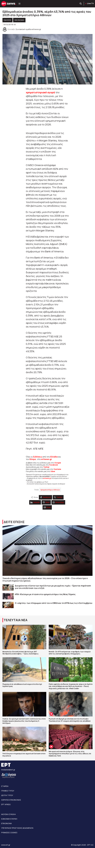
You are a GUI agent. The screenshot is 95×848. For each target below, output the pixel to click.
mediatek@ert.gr (8, 769)
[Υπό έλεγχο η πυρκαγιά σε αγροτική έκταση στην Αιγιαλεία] (24, 739)
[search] (81, 4)
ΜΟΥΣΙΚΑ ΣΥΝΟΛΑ (8, 814)
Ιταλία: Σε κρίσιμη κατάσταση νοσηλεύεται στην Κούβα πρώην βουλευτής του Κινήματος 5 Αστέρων (24, 721)
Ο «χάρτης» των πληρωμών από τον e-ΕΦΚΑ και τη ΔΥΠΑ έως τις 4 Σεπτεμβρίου (53, 603)
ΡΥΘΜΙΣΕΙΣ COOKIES (9, 832)
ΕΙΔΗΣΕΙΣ (7, 20)
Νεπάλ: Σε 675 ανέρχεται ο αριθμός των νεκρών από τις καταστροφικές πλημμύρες (70, 652)
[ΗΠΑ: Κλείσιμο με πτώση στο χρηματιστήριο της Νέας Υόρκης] (8, 596)
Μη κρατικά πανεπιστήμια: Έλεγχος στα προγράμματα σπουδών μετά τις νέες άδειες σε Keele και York (70, 753)
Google (57, 463)
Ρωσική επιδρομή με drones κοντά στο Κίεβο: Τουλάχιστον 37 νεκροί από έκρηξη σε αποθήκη (70, 720)
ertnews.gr (47, 478)
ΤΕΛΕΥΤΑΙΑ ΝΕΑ (15, 620)
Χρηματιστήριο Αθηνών (50, 490)
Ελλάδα (54, 456)
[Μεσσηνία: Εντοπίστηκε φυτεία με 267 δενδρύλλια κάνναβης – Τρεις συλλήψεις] (24, 637)
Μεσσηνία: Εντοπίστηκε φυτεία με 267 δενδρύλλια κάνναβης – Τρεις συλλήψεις (20, 652)
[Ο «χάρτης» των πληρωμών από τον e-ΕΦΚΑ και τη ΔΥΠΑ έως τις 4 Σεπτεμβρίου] (8, 605)
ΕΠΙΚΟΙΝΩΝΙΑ (6, 823)
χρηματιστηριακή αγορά (40, 92)
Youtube (57, 469)
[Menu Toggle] (19, 3)
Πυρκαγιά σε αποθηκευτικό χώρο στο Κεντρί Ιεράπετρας (22, 685)
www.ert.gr (5, 845)
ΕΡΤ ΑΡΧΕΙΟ (6, 804)
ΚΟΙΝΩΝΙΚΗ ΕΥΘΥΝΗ (9, 819)
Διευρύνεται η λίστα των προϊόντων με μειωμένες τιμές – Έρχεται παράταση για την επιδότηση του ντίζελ (53, 586)
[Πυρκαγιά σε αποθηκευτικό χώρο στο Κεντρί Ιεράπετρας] (24, 669)
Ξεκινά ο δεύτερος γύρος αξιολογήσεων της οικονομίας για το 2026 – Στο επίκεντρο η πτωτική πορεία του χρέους (45, 579)
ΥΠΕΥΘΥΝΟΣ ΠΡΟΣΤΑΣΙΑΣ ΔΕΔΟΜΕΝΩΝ (17, 828)
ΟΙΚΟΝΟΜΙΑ (19, 20)
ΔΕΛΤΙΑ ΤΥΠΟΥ (7, 795)
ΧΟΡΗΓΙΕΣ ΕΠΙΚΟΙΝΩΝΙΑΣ (11, 800)
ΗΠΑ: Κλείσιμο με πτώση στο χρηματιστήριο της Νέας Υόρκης (45, 594)
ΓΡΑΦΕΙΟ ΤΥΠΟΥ (7, 791)
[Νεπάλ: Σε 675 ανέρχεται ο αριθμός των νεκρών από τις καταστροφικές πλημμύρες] (71, 637)
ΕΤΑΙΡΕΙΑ (4, 786)
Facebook (53, 465)
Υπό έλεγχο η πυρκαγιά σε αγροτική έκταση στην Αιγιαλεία (24, 754)
